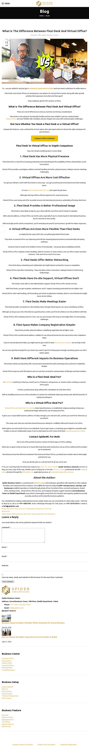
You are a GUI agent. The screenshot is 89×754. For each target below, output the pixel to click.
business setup (39, 483)
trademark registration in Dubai (41, 88)
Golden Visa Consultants (46, 745)
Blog (48, 16)
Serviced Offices (8, 665)
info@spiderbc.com (16, 608)
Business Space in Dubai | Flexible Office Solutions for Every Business (33, 623)
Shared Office (7, 663)
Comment (6, 527)
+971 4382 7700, (16, 605)
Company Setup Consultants (22, 745)
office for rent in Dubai (48, 467)
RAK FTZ (5, 689)
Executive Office (8, 658)
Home (41, 16)
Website (5, 565)
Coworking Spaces (8, 670)
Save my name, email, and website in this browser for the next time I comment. (32, 577)
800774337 (27, 605)
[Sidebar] (3, 229)
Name (4, 547)
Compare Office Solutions (44, 138)
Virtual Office (6, 661)
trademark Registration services (62, 472)
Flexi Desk (8, 382)
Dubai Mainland (7, 687)
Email (4, 556)
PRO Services (6, 698)
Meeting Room (7, 668)
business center (59, 469)
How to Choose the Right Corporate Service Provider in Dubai (29, 637)
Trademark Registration (10, 696)
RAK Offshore (7, 691)
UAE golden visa (28, 472)
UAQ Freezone (7, 694)
